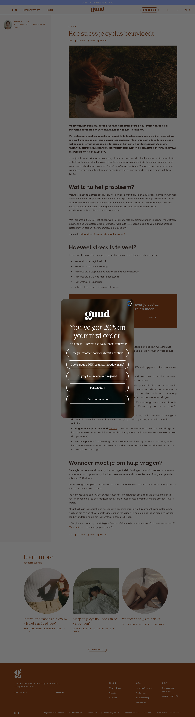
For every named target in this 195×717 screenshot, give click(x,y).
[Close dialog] (129, 303)
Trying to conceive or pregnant (97, 376)
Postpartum (97, 387)
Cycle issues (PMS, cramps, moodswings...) (97, 364)
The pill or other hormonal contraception (97, 353)
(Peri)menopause (98, 399)
